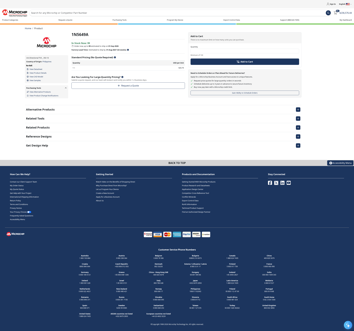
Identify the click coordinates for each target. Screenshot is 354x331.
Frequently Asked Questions (21, 215)
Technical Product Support (193, 208)
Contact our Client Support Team (23, 182)
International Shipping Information (24, 197)
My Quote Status (17, 189)
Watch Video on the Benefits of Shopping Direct (115, 182)
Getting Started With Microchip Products (198, 182)
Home (28, 28)
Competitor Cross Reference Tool (195, 193)
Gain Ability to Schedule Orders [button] (244, 93)
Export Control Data (190, 200)
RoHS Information (189, 204)
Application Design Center (192, 189)
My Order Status (17, 185)
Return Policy (15, 200)
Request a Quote (130, 85)
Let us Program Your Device (107, 189)
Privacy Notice (16, 208)
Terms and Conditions (19, 204)
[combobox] (180, 13)
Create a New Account (105, 193)
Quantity (194, 47)
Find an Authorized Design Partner (196, 212)
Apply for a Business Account (108, 197)
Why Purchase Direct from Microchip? (111, 185)
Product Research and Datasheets (196, 185)
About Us (100, 200)
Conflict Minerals (189, 197)
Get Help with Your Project (20, 193)
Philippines (46, 61)
